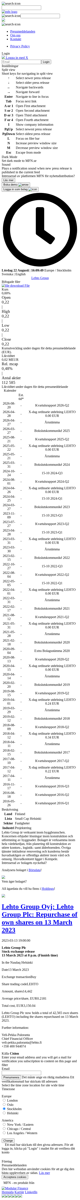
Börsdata (35, 870)
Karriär (19, 1192)
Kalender (10, 390)
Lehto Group (40, 278)
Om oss (15, 35)
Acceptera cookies (14, 1177)
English (20, 274)
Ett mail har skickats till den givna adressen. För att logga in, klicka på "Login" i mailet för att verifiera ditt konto (38, 1148)
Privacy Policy (20, 46)
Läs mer (44, 1173)
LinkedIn (31, 1192)
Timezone (8, 1089)
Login (46, 61)
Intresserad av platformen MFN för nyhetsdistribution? (38, 176)
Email (6, 1068)
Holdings (48, 888)
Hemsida (8, 1192)
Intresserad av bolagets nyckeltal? (24, 863)
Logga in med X (16, 57)
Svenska (7, 274)
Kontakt (15, 39)
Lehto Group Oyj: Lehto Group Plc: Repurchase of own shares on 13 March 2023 (39, 918)
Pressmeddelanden (22, 31)
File (27, 285)
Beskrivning (10, 809)
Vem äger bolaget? (14, 881)
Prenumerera (11, 1077)
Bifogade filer (11, 282)
